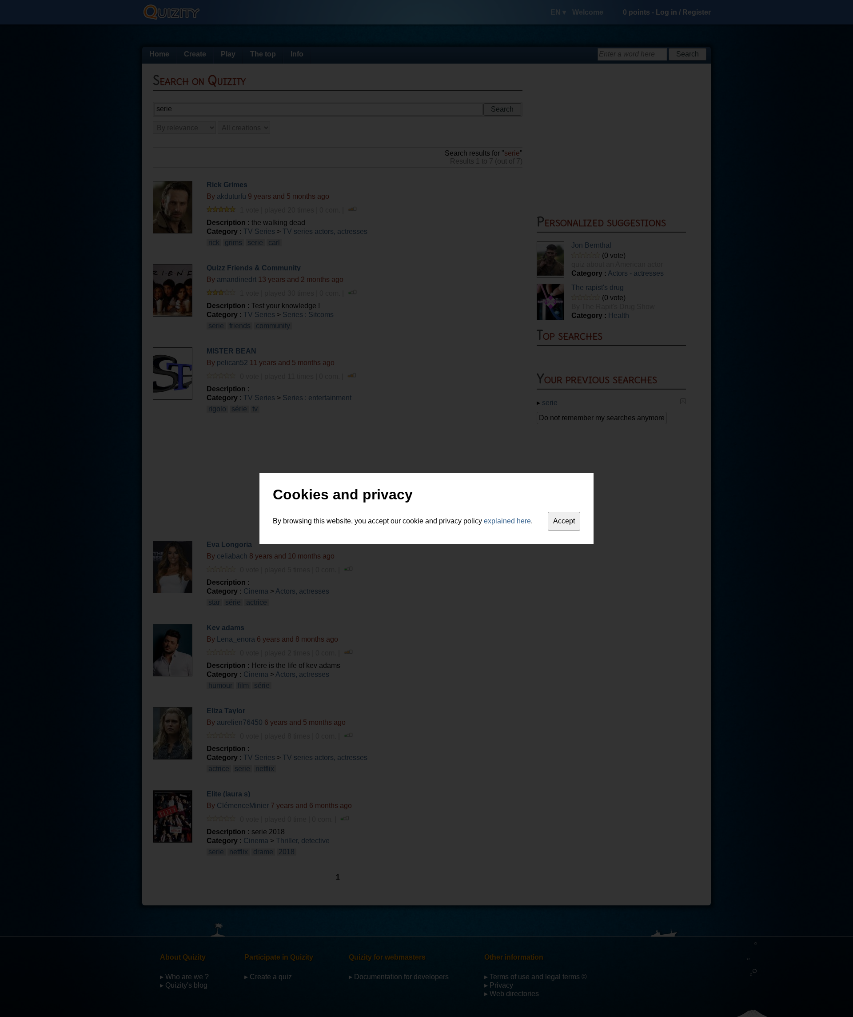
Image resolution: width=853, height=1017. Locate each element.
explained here (507, 521)
